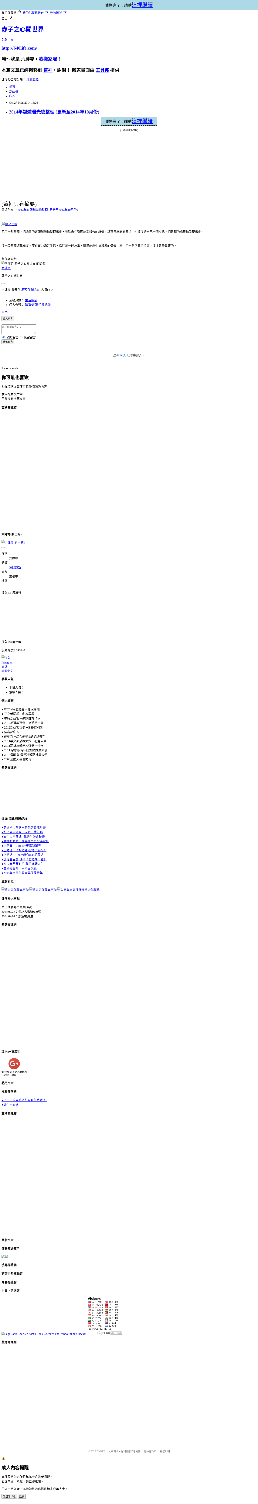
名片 (12, 96)
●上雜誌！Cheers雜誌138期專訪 (22, 854)
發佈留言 (8, 341)
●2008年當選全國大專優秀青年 (22, 873)
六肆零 (6, 268)
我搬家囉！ (50, 59)
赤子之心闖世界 (23, 29)
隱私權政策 (150, 1451)
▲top (5, 311)
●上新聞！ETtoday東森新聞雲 (21, 845)
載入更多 (8, 318)
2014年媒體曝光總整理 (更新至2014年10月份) (54, 112)
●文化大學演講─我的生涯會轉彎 (23, 836)
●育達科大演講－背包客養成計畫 (24, 827)
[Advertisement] (17, 470)
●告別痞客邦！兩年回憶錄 (19, 868)
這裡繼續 (142, 121)
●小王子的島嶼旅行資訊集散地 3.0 (24, 1100)
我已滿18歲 (9, 1496)
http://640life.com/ (19, 48)
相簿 (12, 87)
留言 (34, 289)
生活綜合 (31, 300)
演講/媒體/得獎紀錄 (38, 304)
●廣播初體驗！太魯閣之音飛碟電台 (25, 841)
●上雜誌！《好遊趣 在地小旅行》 (24, 850)
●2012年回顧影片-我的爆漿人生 (23, 863)
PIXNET (101, 1451)
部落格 (13, 91)
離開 (21, 1496)
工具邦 (102, 70)
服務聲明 (165, 1451)
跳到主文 (8, 39)
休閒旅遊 (32, 79)
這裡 (48, 70)
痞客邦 (25, 289)
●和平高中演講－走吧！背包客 (22, 832)
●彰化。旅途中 (12, 1104)
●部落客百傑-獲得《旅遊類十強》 (24, 859)
